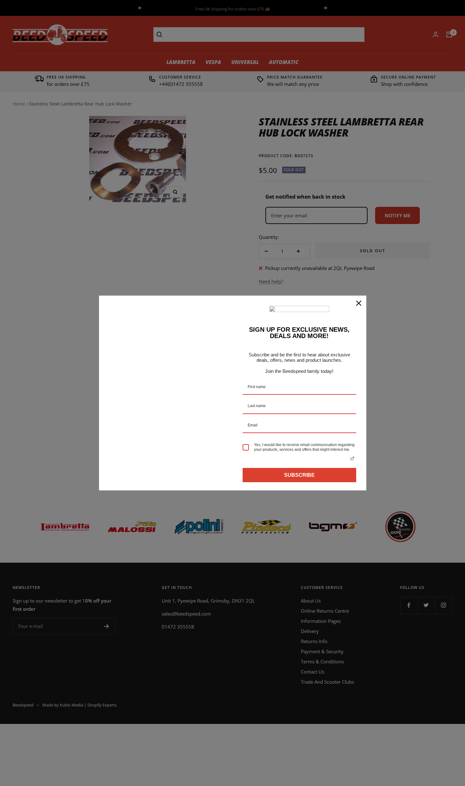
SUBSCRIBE (299, 475)
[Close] (358, 303)
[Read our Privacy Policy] (352, 458)
